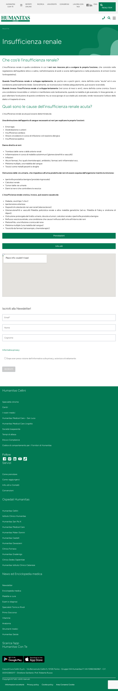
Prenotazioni (59, 235)
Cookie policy (47, 685)
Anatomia (6, 623)
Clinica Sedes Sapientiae (13, 560)
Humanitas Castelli (10, 538)
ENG (95, 4)
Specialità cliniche (10, 402)
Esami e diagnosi (9, 602)
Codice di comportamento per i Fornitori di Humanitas (27, 445)
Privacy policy (33, 685)
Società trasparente (11, 429)
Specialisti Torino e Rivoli (13, 607)
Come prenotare (9, 474)
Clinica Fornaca (9, 549)
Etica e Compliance (11, 440)
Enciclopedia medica (11, 591)
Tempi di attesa (9, 434)
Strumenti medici (10, 629)
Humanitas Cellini (10, 511)
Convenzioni (8, 490)
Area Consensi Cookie (65, 685)
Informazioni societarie (14, 685)
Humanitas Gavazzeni (12, 543)
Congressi (64, 4)
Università (52, 4)
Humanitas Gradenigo (12, 554)
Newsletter (7, 585)
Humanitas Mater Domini (13, 532)
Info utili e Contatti (10, 485)
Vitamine (6, 618)
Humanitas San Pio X (11, 521)
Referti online (28, 5)
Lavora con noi (78, 5)
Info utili (59, 246)
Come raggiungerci (11, 479)
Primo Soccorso (9, 612)
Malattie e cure (9, 596)
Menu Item (87, 4)
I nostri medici (8, 413)
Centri (5, 407)
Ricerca (40, 4)
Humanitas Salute (10, 634)
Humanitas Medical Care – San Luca (18, 418)
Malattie (5, 28)
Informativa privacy (10, 350)
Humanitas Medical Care (13, 527)
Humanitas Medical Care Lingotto (17, 423)
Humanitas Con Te (10, 5)
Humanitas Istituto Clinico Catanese (18, 565)
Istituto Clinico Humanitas (14, 516)
